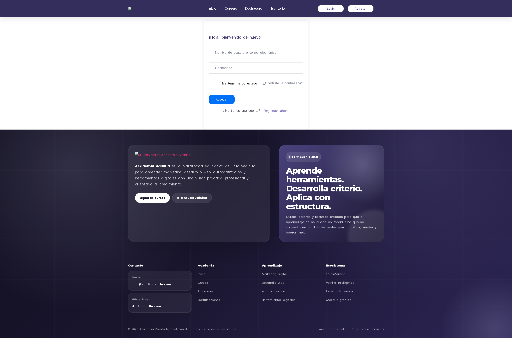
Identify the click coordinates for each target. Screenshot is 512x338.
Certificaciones (209, 300)
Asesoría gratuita (338, 300)
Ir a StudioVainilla (192, 198)
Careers (231, 8)
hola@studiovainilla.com (151, 284)
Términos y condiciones (367, 329)
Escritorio (278, 8)
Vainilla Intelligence (340, 283)
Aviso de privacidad (333, 329)
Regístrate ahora (276, 111)
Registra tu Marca (339, 291)
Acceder (222, 99)
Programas (206, 291)
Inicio (212, 8)
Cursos (203, 283)
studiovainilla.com (146, 306)
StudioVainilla (335, 274)
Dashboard (253, 8)
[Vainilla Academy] (166, 155)
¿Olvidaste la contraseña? (283, 83)
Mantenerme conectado (239, 83)
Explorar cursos (152, 198)
